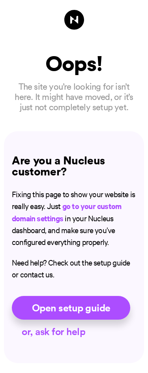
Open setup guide (71, 307)
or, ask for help (53, 331)
